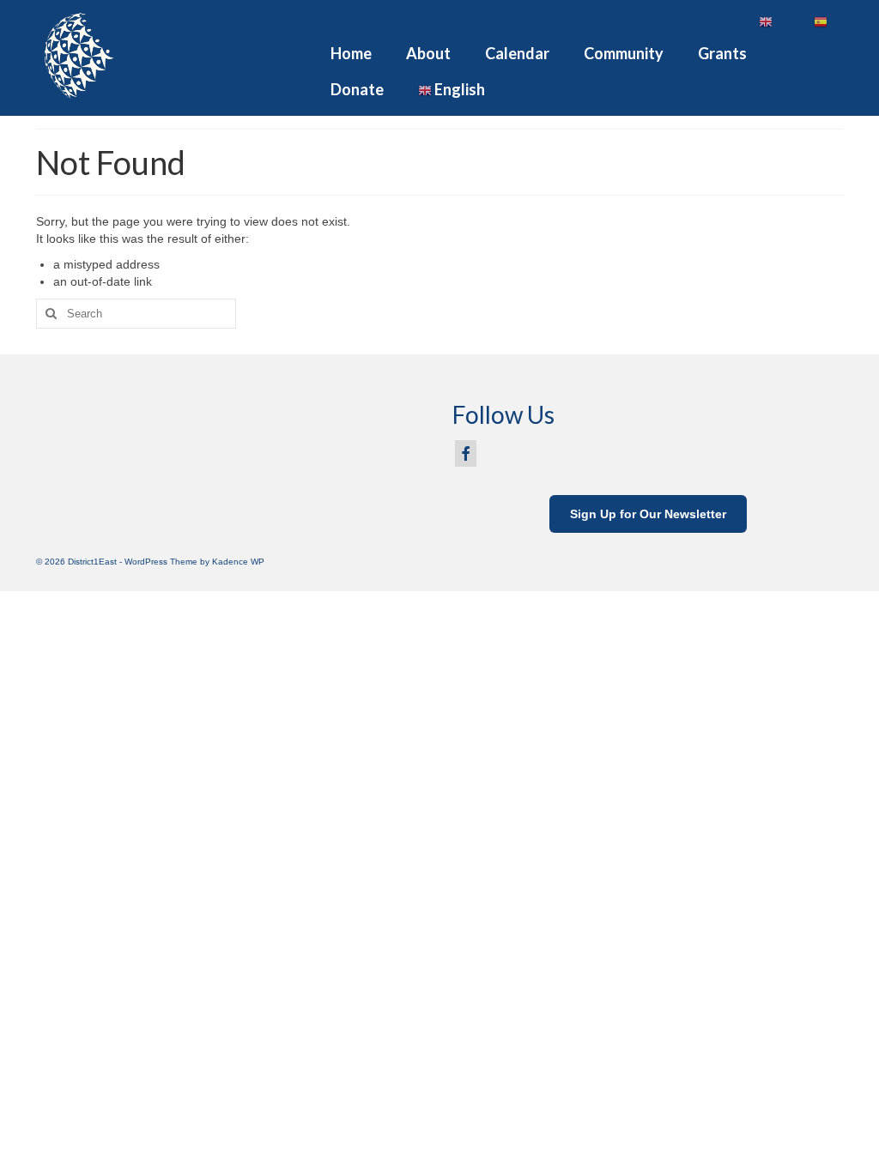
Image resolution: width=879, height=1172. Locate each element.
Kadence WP (238, 561)
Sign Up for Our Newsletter (648, 514)
